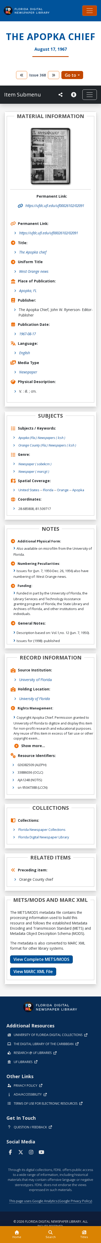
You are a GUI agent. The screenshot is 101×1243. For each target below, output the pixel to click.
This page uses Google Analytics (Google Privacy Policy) (50, 1201)
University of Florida (35, 679)
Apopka (78, 490)
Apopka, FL (28, 290)
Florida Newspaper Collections (42, 829)
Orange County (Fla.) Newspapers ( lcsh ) (47, 445)
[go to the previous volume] (21, 75)
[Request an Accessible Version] (74, 94)
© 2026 (50, 1223)
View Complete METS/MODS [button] (41, 959)
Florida (48, 490)
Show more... (33, 745)
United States (28, 490)
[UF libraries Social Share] (60, 94)
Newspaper (28, 372)
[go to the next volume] (53, 75)
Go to (70, 75)
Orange (63, 490)
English (24, 352)
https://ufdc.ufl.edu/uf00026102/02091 (48, 232)
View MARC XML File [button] (33, 971)
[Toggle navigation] (89, 10)
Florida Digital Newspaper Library (43, 837)
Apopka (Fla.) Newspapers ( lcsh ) (41, 437)
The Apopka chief (32, 252)
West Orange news (33, 271)
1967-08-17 (27, 333)
